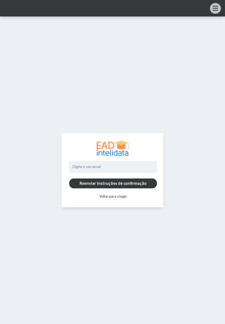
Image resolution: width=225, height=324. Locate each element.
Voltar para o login (113, 196)
